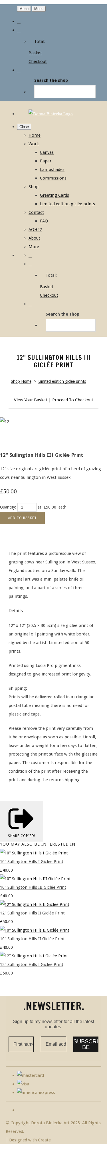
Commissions (53, 178)
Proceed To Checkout (72, 399)
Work (34, 143)
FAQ (44, 221)
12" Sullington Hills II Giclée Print (32, 913)
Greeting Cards (54, 195)
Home (35, 135)
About (34, 238)
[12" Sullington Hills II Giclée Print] (34, 904)
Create (44, 1140)
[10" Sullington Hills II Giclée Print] (34, 930)
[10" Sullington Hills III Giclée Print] (35, 878)
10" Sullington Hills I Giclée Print (31, 861)
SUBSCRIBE (85, 1044)
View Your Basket (30, 399)
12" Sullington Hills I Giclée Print (31, 964)
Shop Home (21, 381)
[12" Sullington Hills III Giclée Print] (8, 438)
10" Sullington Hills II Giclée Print (32, 938)
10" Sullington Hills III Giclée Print (33, 887)
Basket (35, 52)
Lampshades (52, 169)
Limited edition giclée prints (67, 203)
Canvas (47, 152)
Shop (34, 186)
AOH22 (35, 229)
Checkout (38, 61)
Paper (45, 161)
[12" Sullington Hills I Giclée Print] (34, 955)
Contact (36, 212)
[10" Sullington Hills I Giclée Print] (34, 853)
